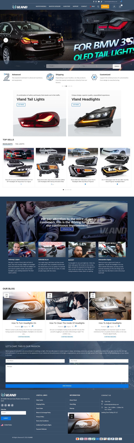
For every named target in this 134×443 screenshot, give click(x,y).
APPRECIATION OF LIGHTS (23, 319)
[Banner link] (39, 113)
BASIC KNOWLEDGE (67, 319)
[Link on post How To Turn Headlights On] (24, 306)
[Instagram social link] (96, 1)
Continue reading (24, 336)
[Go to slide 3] (66, 86)
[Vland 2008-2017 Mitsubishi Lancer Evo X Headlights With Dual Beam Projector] (83, 163)
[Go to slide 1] (62, 86)
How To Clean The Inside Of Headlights (67, 323)
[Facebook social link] (94, 1)
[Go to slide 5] (69, 86)
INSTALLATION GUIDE (110, 319)
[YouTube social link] (98, 1)
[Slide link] (67, 40)
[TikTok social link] (101, 1)
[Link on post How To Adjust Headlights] (110, 306)
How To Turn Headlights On (24, 323)
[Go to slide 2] (64, 86)
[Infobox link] (23, 78)
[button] (5, 40)
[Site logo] (19, 6)
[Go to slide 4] (68, 189)
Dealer (105, 6)
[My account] (114, 6)
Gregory (25, 326)
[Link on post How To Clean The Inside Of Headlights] (67, 306)
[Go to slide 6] (71, 86)
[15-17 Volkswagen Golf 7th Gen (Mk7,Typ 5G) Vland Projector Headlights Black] (115, 163)
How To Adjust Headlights (110, 323)
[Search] (98, 6)
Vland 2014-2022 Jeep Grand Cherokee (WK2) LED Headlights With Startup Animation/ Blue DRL (51, 181)
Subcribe (3, 409)
